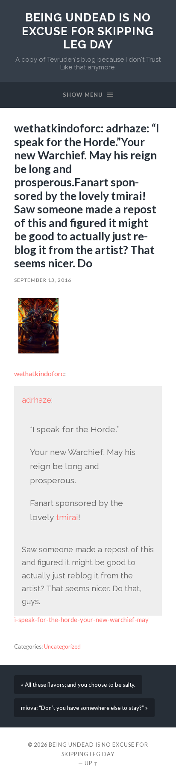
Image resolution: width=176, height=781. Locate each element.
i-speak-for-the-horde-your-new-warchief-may (81, 619)
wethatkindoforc (39, 373)
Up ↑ (91, 763)
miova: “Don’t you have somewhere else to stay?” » (84, 707)
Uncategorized (62, 646)
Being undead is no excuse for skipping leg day (88, 31)
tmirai (67, 517)
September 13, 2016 (42, 280)
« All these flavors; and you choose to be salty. (78, 684)
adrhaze (36, 399)
